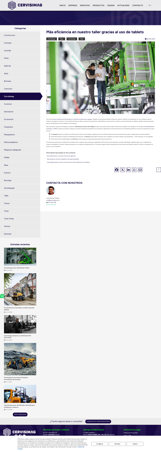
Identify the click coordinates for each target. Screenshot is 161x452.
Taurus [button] (7, 203)
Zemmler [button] (7, 234)
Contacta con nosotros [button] (98, 421)
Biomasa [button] (7, 81)
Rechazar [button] (117, 444)
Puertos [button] (7, 173)
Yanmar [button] (7, 226)
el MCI (55, 129)
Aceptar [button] (135, 444)
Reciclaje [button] (7, 180)
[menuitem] (62, 5)
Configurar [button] (99, 444)
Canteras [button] (7, 43)
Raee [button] (6, 165)
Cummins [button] (8, 104)
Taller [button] (6, 196)
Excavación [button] (8, 119)
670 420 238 (52, 202)
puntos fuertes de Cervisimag (61, 119)
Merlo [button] (6, 58)
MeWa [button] (6, 157)
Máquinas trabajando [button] (12, 150)
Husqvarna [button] (8, 127)
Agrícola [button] (7, 66)
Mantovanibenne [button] (11, 142)
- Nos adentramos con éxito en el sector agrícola (60, 156)
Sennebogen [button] (9, 188)
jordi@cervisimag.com (52, 200)
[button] (25, 5)
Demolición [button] (8, 112)
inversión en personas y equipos (83, 119)
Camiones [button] (8, 89)
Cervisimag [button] (9, 96)
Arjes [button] (6, 73)
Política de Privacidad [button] (131, 433)
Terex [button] (6, 211)
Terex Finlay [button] (9, 218)
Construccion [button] (9, 35)
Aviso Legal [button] (127, 435)
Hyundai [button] (7, 50)
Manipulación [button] (9, 134)
